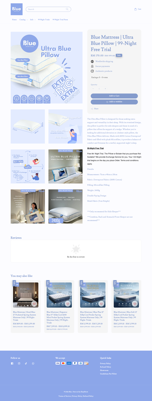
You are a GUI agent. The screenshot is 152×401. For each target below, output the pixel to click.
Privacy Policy (105, 363)
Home (14, 20)
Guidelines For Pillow (108, 374)
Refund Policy (105, 367)
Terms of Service (65, 396)
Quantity (94, 85)
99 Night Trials (44, 20)
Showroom (104, 370)
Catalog (22, 20)
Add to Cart (114, 96)
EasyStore (84, 392)
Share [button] (96, 109)
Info (31, 20)
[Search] (67, 9)
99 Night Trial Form (60, 20)
